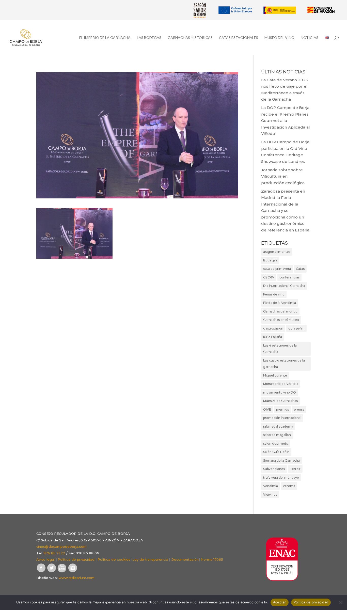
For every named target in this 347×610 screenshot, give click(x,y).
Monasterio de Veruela (280, 384)
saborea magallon (277, 435)
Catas (300, 269)
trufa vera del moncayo (281, 477)
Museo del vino (279, 38)
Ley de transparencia (150, 559)
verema (289, 486)
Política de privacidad (76, 559)
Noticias (309, 38)
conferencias (289, 277)
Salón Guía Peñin (276, 452)
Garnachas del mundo (280, 311)
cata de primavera (277, 269)
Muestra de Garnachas (280, 401)
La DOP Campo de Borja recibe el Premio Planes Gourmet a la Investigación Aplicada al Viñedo (285, 120)
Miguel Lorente (275, 375)
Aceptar (279, 602)
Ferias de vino (274, 294)
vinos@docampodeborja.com (61, 546)
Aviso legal (45, 559)
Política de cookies (114, 559)
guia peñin (296, 328)
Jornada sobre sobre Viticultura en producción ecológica (283, 176)
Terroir (295, 469)
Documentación (185, 559)
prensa (299, 409)
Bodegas (270, 260)
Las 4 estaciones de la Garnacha (280, 348)
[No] (340, 602)
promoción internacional (282, 418)
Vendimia (270, 486)
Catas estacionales (238, 38)
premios (282, 409)
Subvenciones (274, 469)
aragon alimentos (276, 252)
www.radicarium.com (76, 578)
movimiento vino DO (279, 392)
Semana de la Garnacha (281, 460)
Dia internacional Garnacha (284, 286)
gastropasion (273, 328)
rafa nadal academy (278, 426)
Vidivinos (270, 494)
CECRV (268, 277)
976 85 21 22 (54, 553)
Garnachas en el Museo (281, 320)
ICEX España (272, 337)
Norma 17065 (212, 559)
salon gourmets (275, 443)
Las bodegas (149, 38)
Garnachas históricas (190, 38)
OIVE (267, 409)
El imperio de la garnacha (105, 38)
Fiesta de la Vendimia (279, 303)
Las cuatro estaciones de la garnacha (284, 363)
